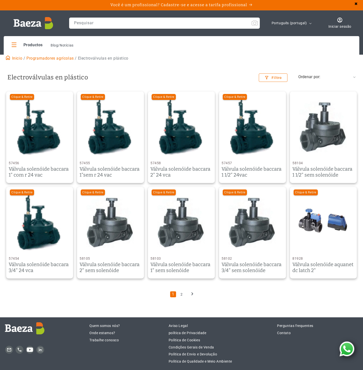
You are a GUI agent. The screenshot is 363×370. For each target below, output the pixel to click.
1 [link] (173, 294)
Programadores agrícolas (50, 58)
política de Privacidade (187, 333)
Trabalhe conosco (104, 340)
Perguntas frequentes (295, 326)
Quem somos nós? (104, 326)
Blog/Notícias (62, 45)
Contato (284, 333)
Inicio (16, 58)
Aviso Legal (178, 326)
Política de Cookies (184, 340)
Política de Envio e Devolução (193, 354)
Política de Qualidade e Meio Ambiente (200, 361)
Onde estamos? (102, 333)
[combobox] (164, 23)
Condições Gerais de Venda (191, 347)
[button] (27, 45)
